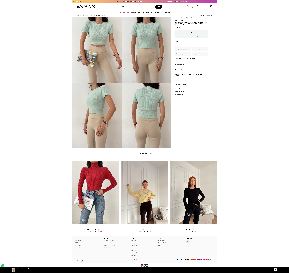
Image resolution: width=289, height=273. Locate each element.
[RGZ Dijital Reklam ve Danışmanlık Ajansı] (144, 266)
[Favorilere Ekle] (168, 19)
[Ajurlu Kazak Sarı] (144, 192)
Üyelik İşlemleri (106, 247)
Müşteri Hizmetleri (79, 245)
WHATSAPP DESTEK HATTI (3, 266)
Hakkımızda (77, 247)
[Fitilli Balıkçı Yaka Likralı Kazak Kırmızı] (95, 192)
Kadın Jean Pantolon (135, 252)
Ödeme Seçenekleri (180, 91)
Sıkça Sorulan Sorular (163, 242)
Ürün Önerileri (179, 94)
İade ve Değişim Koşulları (108, 240)
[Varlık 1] (83, 260)
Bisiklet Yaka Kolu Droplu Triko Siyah (193, 230)
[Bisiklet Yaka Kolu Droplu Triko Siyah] (193, 192)
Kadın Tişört (133, 242)
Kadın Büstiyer (134, 245)
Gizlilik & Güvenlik (79, 242)
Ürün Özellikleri (179, 64)
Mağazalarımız (78, 240)
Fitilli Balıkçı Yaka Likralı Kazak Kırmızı (96, 230)
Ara (159, 7)
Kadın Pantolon (134, 255)
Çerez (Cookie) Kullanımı (108, 242)
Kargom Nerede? (162, 245)
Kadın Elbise (133, 240)
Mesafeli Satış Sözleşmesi (109, 245)
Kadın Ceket (133, 247)
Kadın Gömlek (134, 250)
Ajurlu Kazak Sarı (144, 230)
